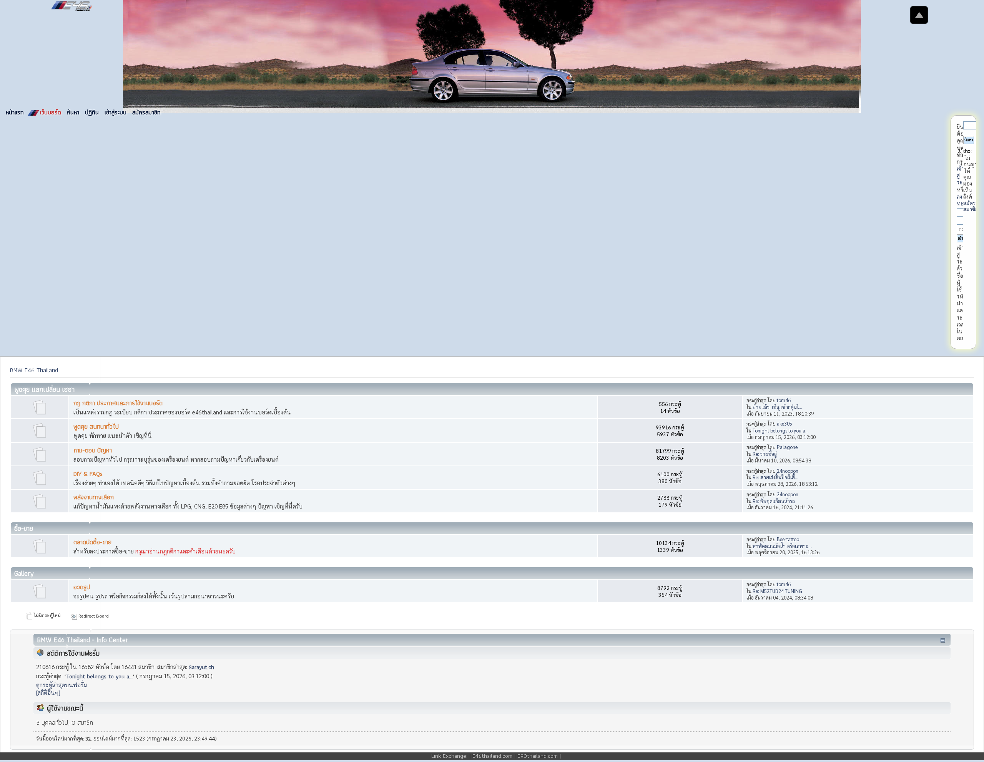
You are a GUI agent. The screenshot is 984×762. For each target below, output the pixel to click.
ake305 (784, 423)
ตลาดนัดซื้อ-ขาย (92, 542)
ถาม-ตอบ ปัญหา (92, 450)
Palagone (787, 447)
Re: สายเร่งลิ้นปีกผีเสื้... (775, 477)
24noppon (787, 470)
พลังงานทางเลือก (93, 497)
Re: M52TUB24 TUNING (777, 591)
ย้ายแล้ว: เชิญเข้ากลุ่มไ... (777, 407)
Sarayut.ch (201, 667)
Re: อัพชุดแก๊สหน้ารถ (774, 501)
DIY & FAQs (88, 474)
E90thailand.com (537, 755)
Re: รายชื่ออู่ (765, 454)
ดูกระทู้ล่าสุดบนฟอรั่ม (61, 685)
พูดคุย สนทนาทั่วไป (96, 426)
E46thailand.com (492, 755)
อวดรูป (81, 587)
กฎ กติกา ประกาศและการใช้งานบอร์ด (118, 403)
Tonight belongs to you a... (781, 430)
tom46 (784, 400)
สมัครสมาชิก (970, 206)
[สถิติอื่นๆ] (48, 692)
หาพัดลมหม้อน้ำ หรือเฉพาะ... (782, 546)
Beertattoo (788, 539)
